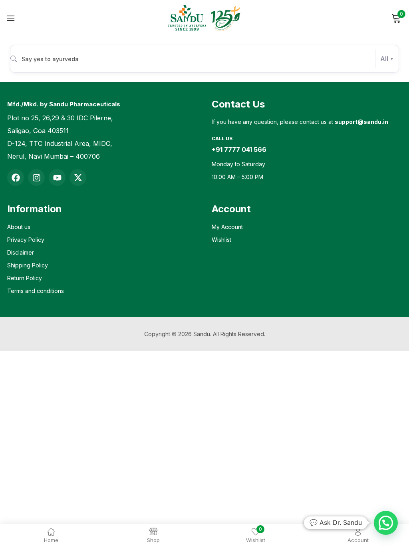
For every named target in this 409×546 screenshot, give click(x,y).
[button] (386, 523)
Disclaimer (20, 252)
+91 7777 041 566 (239, 149)
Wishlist (221, 239)
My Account (227, 226)
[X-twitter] (77, 177)
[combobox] (204, 59)
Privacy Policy (25, 239)
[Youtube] (57, 177)
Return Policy (24, 278)
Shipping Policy (27, 265)
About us (18, 226)
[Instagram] (36, 177)
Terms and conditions (35, 290)
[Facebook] (15, 177)
